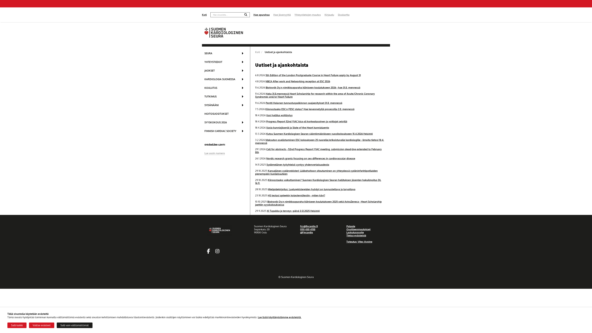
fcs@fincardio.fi (309, 226)
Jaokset (209, 70)
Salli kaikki (17, 325)
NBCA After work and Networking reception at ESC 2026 (297, 81)
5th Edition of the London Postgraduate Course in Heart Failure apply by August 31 (313, 75)
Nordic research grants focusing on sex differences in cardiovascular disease (310, 158)
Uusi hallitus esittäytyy (279, 115)
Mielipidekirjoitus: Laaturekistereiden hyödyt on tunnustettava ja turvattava (311, 189)
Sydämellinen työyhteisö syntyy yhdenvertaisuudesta (297, 164)
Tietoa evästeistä (356, 235)
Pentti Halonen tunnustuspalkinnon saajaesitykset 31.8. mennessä (304, 103)
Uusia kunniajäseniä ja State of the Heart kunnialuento (297, 127)
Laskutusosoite (355, 232)
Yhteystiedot (213, 62)
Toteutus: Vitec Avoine (359, 241)
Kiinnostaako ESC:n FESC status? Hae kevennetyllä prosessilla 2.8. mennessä (309, 109)
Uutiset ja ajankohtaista (278, 52)
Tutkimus (210, 96)
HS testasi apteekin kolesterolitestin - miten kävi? (296, 195)
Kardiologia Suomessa (219, 79)
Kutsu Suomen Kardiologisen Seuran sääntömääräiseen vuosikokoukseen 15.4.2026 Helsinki (319, 133)
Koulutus (210, 87)
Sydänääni (211, 105)
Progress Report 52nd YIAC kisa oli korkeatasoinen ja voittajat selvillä (306, 121)
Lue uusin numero (214, 153)
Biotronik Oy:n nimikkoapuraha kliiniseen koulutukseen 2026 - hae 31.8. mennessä (313, 87)
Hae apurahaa (261, 14)
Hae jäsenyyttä (282, 14)
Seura (208, 53)
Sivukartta (343, 14)
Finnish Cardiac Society (220, 131)
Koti (204, 14)
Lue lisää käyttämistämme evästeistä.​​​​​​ (279, 317)
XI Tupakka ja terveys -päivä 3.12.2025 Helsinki (293, 210)
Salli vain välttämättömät (74, 325)
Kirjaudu (329, 14)
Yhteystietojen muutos (307, 14)
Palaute (350, 226)
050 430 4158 (307, 229)
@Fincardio (306, 232)
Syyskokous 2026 (215, 122)
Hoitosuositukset (216, 113)
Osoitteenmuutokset (358, 229)
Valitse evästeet (42, 325)
